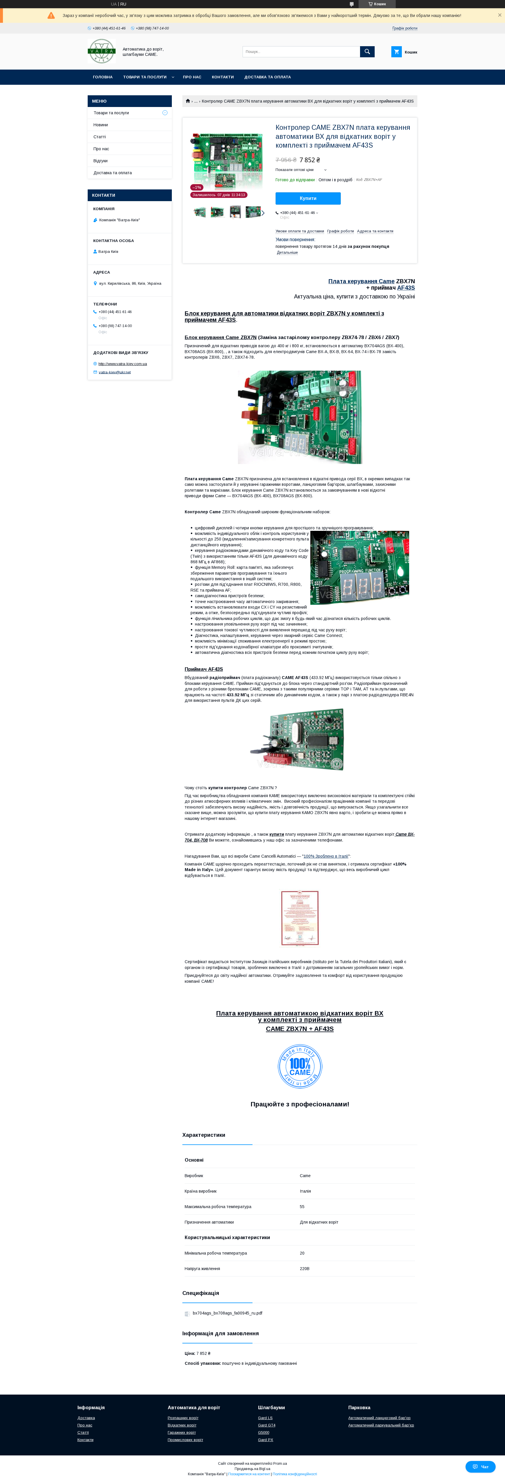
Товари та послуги (145, 77)
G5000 (263, 1432)
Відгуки (101, 160)
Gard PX (265, 1440)
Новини (101, 124)
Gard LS (265, 1418)
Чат (485, 1466)
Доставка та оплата (267, 77)
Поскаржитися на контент (249, 1474)
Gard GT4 (266, 1425)
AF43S (406, 287)
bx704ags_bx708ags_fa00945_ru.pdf (227, 1313)
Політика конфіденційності (295, 1474)
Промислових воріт (185, 1440)
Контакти (223, 77)
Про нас (192, 77)
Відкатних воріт (182, 1425)
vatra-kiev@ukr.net (115, 372)
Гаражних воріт (182, 1432)
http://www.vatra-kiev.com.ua (122, 364)
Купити (308, 198)
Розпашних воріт (183, 1418)
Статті (100, 136)
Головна (103, 77)
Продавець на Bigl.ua (252, 1469)
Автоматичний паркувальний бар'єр (381, 1425)
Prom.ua (280, 1464)
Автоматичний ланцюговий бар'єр (379, 1418)
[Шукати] (367, 51)
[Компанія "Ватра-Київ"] (102, 62)
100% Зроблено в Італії (326, 856)
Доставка (86, 1418)
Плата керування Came (361, 281)
